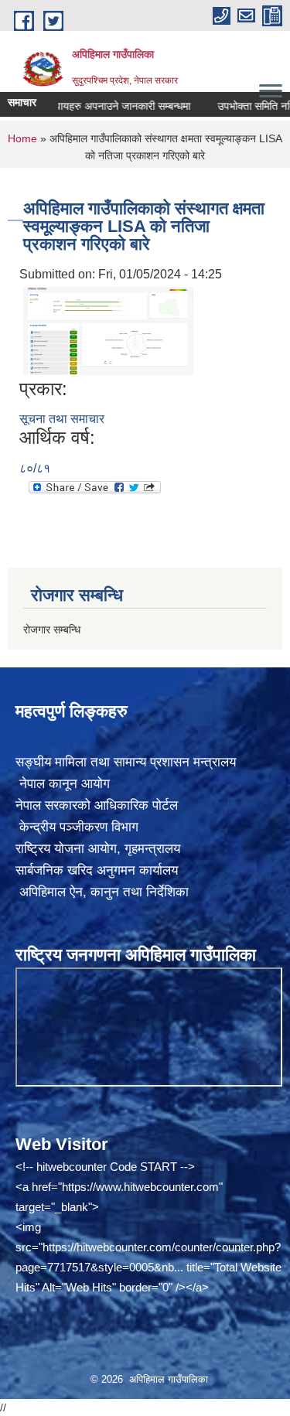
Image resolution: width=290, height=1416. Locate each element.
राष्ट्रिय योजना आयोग (66, 848)
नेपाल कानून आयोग (62, 783)
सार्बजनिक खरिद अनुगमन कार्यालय (96, 870)
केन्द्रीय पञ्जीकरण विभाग (76, 827)
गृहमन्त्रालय (152, 848)
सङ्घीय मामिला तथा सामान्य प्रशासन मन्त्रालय (125, 762)
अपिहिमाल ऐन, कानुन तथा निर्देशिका (102, 892)
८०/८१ (34, 468)
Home (22, 138)
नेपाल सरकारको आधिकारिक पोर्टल (96, 805)
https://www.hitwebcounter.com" (142, 1186)
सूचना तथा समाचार (61, 418)
